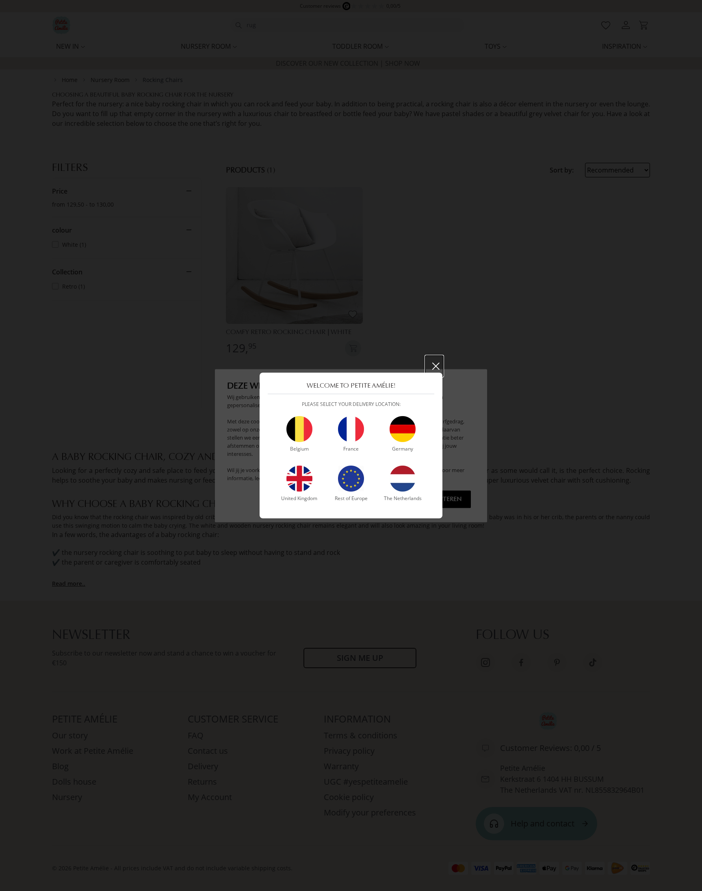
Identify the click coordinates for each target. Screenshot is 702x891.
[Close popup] (434, 366)
